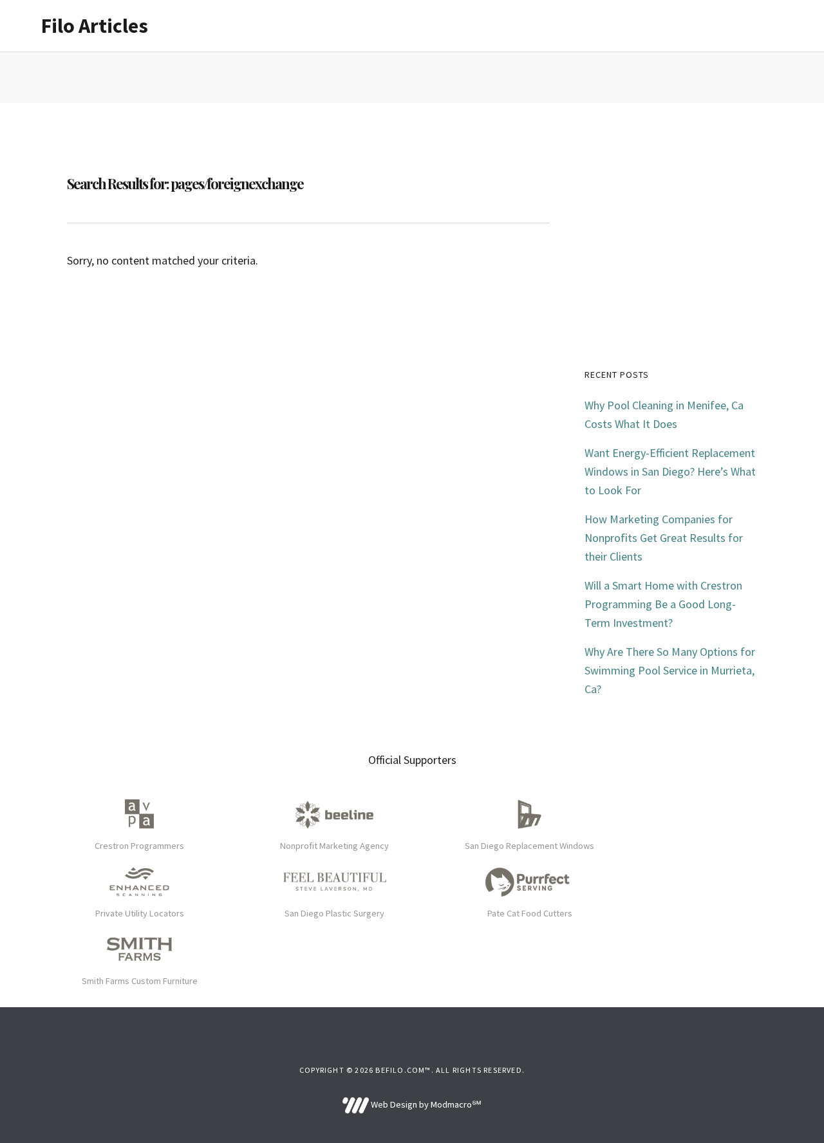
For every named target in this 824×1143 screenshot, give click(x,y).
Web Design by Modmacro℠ (425, 1104)
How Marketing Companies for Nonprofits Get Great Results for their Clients (664, 538)
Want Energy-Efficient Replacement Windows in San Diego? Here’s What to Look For (670, 471)
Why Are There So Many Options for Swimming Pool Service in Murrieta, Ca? (670, 670)
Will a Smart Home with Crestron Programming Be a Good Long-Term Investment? (663, 604)
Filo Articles (94, 26)
